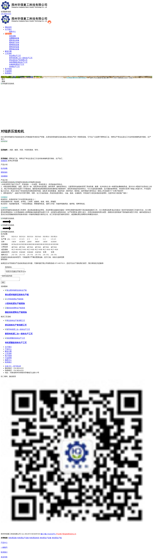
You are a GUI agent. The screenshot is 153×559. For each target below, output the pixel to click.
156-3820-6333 (6, 14)
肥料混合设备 (14, 40)
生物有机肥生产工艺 (16, 64)
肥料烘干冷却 (14, 42)
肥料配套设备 (14, 45)
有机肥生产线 (57, 538)
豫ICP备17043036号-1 (48, 534)
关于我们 (8, 29)
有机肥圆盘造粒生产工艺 (18, 62)
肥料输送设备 (14, 49)
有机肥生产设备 (23, 538)
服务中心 (12, 31)
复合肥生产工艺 (15, 55)
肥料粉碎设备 (14, 47)
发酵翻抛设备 (14, 38)
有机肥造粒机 (34, 538)
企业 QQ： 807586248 (13, 366)
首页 (14, 77)
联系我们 (8, 73)
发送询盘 (4, 557)
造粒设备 (12, 36)
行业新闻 (8, 71)
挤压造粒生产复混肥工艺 (18, 60)
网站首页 (8, 27)
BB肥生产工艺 (14, 66)
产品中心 (8, 34)
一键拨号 (4, 547)
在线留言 (4, 161)
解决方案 (8, 51)
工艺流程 (8, 53)
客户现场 (8, 69)
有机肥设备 (12, 538)
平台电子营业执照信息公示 (66, 534)
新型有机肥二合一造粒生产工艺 (20, 58)
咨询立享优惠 (13, 161)
